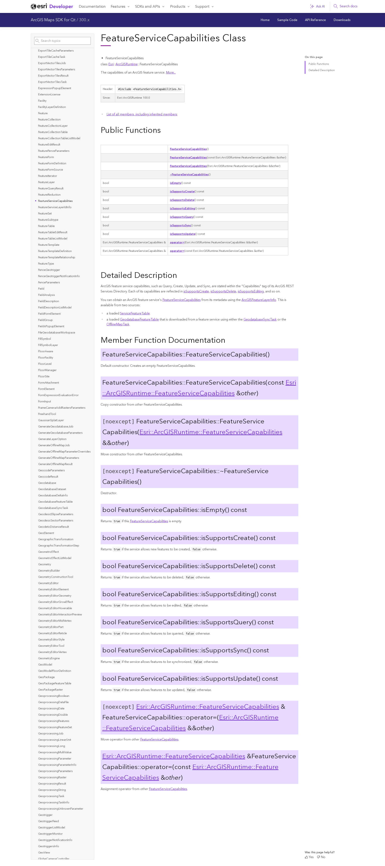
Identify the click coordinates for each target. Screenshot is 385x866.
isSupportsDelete (182, 200)
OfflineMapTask (118, 324)
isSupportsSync (180, 225)
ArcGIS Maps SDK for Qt (53, 20)
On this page (314, 57)
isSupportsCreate (182, 191)
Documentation (92, 6)
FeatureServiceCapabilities (188, 149)
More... (171, 72)
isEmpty (175, 183)
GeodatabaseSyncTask (260, 319)
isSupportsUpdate (182, 234)
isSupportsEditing (182, 208)
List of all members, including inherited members (142, 114)
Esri (111, 64)
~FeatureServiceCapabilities (189, 174)
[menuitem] (265, 20)
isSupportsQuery (181, 217)
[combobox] (62, 41)
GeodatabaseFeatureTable (139, 319)
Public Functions (319, 64)
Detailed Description (322, 70)
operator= (177, 242)
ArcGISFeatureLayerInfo (259, 300)
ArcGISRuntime (127, 64)
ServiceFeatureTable (135, 313)
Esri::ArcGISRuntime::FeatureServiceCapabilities (199, 388)
